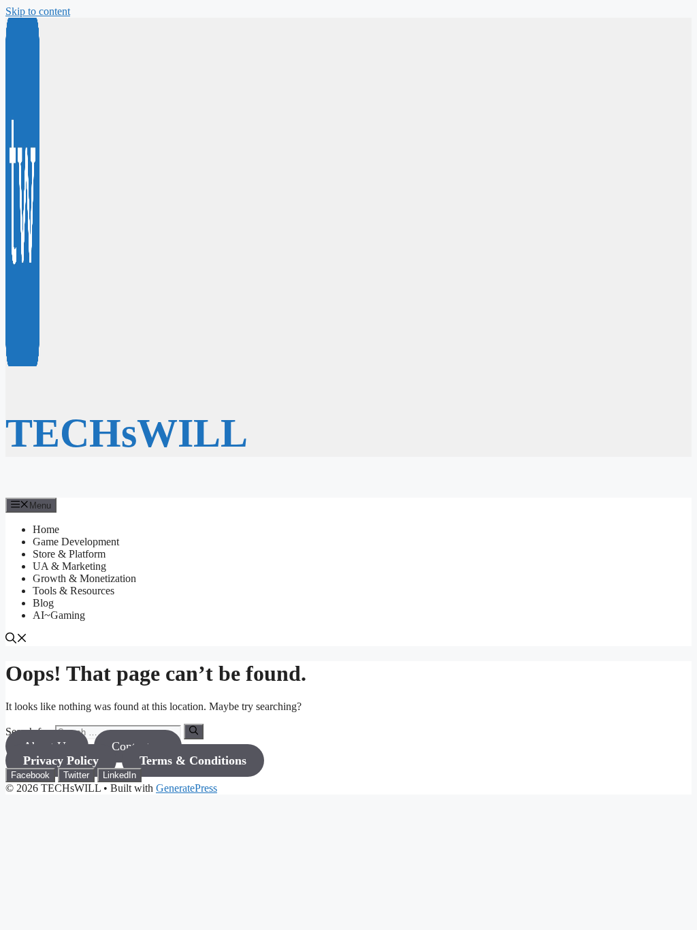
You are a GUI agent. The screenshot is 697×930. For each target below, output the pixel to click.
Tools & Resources (73, 590)
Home (46, 529)
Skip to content (37, 11)
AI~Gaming (59, 615)
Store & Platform (69, 554)
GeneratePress (186, 788)
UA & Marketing (69, 566)
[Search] (194, 731)
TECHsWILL (126, 433)
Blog (43, 603)
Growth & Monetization (84, 578)
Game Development (76, 541)
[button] (16, 639)
